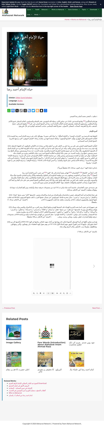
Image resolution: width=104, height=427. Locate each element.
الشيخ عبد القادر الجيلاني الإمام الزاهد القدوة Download (28, 383)
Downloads (93, 9)
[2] (28, 123)
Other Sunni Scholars (24, 98)
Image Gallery (13, 342)
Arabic (20, 101)
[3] (45, 172)
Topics (84, 9)
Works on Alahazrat (58, 9)
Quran (29, 9)
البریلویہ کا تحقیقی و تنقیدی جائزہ (50, 370)
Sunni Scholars (73, 9)
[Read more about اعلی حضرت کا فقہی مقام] (13, 359)
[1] (84, 121)
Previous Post (8, 308)
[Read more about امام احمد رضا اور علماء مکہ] (76, 359)
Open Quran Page (76, 6)
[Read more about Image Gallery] (13, 332)
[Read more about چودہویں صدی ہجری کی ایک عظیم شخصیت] (76, 332)
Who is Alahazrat (15, 393)
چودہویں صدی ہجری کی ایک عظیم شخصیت (81, 343)
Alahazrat (44, 9)
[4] (91, 175)
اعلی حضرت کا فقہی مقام (17, 369)
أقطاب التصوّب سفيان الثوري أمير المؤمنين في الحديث (27, 390)
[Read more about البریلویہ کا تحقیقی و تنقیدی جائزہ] (45, 359)
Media (36, 14)
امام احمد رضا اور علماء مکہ (81, 369)
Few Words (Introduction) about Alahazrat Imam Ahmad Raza (51, 344)
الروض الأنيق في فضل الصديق (19, 386)
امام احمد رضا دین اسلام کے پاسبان (20, 395)
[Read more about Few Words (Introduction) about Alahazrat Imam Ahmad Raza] (45, 332)
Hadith (37, 9)
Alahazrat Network (13, 15)
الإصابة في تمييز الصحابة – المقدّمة (20, 388)
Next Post (97, 308)
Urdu (28, 14)
